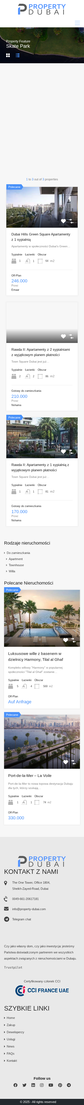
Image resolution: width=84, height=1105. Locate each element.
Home (11, 1017)
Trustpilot (13, 967)
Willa (12, 571)
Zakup (11, 1024)
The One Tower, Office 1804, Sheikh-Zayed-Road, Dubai (31, 885)
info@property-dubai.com (29, 909)
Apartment (16, 559)
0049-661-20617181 (25, 899)
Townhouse (16, 565)
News (10, 1046)
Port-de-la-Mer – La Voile (30, 775)
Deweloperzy (15, 1032)
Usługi (11, 1039)
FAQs (10, 1053)
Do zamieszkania (18, 553)
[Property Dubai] (42, 13)
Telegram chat (21, 919)
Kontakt (12, 1060)
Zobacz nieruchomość (42, 219)
